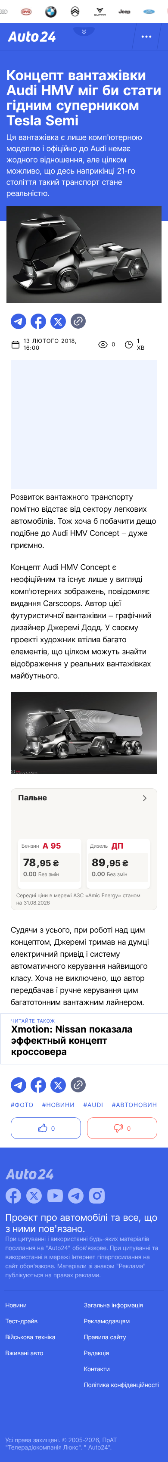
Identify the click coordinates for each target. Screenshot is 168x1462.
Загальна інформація (113, 1305)
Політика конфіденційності (121, 1385)
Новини (16, 1305)
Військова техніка (31, 1337)
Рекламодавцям (107, 1321)
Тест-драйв (22, 1321)
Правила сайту (105, 1337)
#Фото (22, 1105)
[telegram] (18, 321)
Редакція (96, 1353)
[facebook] (38, 321)
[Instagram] (97, 1196)
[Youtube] (55, 1196)
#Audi (93, 1105)
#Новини (58, 1105)
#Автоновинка (139, 1105)
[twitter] (58, 321)
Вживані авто (25, 1353)
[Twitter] (34, 1196)
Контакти (97, 1369)
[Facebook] (13, 1196)
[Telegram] (76, 1196)
